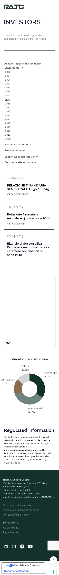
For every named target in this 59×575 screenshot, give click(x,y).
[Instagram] (14, 546)
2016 (7, 111)
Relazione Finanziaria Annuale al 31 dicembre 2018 (28, 216)
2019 (8, 99)
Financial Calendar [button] (16, 144)
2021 (7, 91)
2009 (7, 138)
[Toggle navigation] (47, 7)
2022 (7, 87)
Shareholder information (19, 156)
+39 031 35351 (10, 490)
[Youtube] (30, 546)
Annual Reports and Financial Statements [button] (22, 65)
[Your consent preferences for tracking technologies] (53, 572)
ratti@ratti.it (24, 490)
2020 (7, 95)
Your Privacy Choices (26, 565)
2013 (7, 123)
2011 (7, 131)
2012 (7, 127)
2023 (7, 83)
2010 (7, 134)
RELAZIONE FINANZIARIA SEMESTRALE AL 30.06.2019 (28, 187)
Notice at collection (16, 571)
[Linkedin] (6, 546)
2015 (7, 115)
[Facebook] (22, 546)
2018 (7, 103)
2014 (7, 119)
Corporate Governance (18, 162)
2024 (7, 79)
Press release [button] (13, 150)
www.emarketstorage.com (18, 450)
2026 (7, 72)
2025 (7, 75)
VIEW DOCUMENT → (19, 194)
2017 (7, 107)
